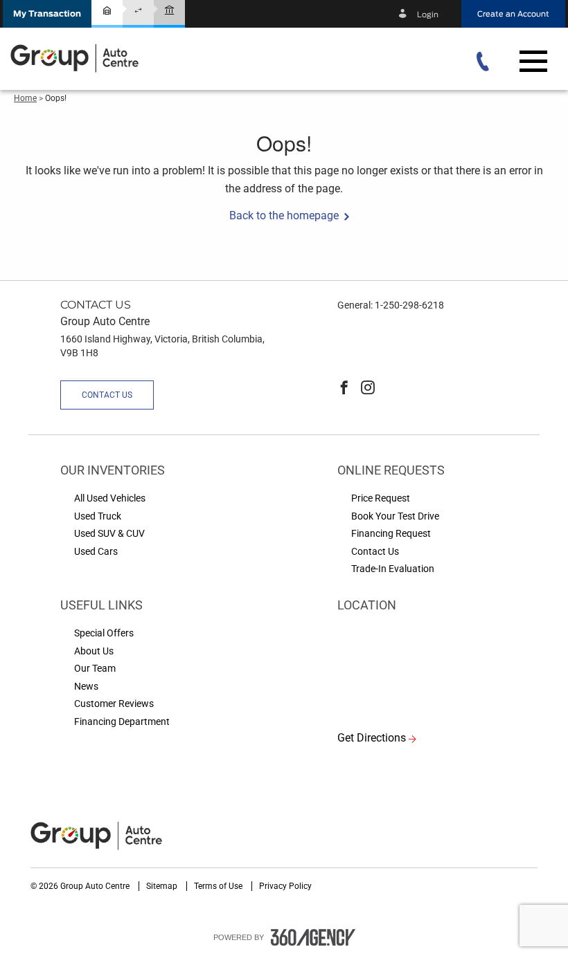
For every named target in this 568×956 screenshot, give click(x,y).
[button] (47, 14)
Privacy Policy (285, 886)
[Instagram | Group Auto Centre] (368, 388)
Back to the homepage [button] (284, 215)
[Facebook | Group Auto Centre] (344, 388)
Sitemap (162, 886)
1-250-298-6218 (409, 305)
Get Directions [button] (371, 737)
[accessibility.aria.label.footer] (313, 937)
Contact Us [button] (107, 395)
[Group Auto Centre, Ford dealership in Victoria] (76, 58)
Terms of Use (219, 886)
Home (25, 98)
